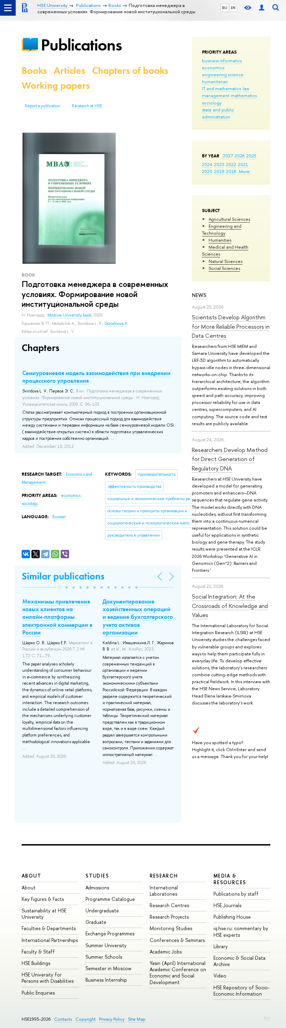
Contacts (63, 1019)
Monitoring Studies (171, 928)
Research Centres (169, 905)
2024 (207, 164)
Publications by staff (235, 893)
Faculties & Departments (49, 928)
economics (213, 67)
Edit (267, 1017)
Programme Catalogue (110, 899)
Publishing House (232, 916)
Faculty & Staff (38, 951)
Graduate (95, 922)
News (199, 295)
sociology (211, 103)
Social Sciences (224, 268)
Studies (97, 875)
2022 (231, 164)
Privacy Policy (112, 1019)
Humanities (220, 240)
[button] (59, 587)
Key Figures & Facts (43, 899)
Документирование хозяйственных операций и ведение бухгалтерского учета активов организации (138, 617)
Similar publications (63, 576)
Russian (59, 517)
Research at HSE (87, 106)
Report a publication (42, 106)
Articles (69, 70)
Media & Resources (229, 878)
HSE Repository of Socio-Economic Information (241, 990)
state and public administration (218, 113)
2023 (219, 164)
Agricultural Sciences (229, 219)
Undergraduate (102, 910)
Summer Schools (103, 956)
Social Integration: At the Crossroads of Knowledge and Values (230, 605)
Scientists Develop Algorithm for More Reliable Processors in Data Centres (231, 326)
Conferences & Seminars (177, 940)
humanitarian (215, 81)
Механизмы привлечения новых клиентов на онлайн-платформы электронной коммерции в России (57, 617)
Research (164, 875)
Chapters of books (130, 70)
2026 (239, 156)
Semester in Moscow (108, 968)
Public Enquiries (38, 992)
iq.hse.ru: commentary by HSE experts (240, 931)
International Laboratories (164, 890)
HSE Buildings (36, 963)
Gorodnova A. (116, 323)
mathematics (244, 95)
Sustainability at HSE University (44, 913)
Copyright (85, 1019)
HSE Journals (227, 905)
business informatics (222, 60)
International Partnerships (50, 940)
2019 (219, 171)
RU (224, 7)
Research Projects (169, 916)
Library (220, 946)
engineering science (222, 74)
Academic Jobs (166, 951)
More (244, 171)
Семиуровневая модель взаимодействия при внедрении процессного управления (96, 376)
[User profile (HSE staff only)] (261, 8)
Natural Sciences (225, 261)
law (246, 88)
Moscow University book (69, 315)
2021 (243, 164)
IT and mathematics (221, 88)
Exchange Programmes (109, 933)
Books (34, 70)
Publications (81, 44)
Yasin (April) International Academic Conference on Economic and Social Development (178, 973)
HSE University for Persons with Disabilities (48, 977)
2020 (207, 171)
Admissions (97, 887)
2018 (231, 171)
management (215, 95)
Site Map (136, 1019)
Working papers (56, 85)
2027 (228, 156)
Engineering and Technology (221, 229)
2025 (251, 156)
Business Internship (106, 979)
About (31, 875)
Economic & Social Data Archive (239, 961)
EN (233, 7)
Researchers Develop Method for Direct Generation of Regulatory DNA (230, 459)
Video (219, 975)
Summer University (106, 945)
